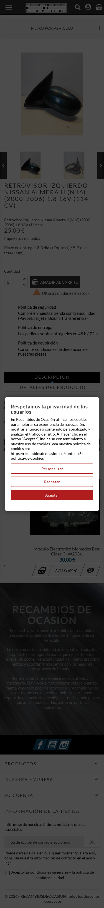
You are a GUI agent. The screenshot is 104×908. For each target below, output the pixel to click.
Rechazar (52, 481)
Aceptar (52, 494)
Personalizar (52, 468)
